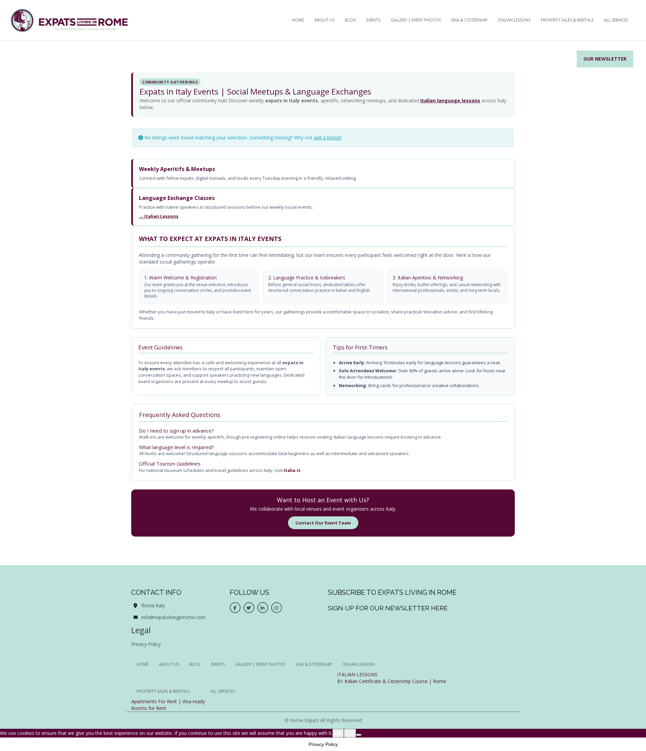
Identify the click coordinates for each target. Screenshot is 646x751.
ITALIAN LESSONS (357, 674)
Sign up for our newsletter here (388, 608)
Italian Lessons (514, 20)
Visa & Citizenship (469, 20)
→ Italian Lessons (158, 216)
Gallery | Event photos (416, 20)
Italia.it (292, 470)
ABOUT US (324, 20)
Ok (338, 733)
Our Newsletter (604, 59)
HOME (298, 20)
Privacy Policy (146, 644)
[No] (358, 735)
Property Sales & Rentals (567, 20)
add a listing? (328, 137)
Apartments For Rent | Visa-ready (168, 701)
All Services (616, 20)
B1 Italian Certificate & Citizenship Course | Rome (391, 681)
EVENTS (373, 20)
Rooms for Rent (148, 708)
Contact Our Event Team (323, 523)
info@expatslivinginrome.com (173, 617)
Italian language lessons (450, 100)
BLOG (350, 20)
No (350, 733)
